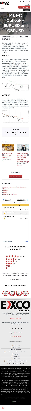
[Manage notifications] (3, 408)
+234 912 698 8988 (16, 336)
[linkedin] (23, 1)
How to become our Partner (10, 194)
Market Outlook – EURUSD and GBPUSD (7, 156)
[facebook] (17, 1)
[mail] (26, 1)
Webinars (5, 188)
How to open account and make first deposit (14, 187)
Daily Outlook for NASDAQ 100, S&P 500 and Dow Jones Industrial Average (23, 158)
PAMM (5, 192)
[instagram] (20, 1)
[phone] (30, 1)
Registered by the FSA (15, 318)
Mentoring (6, 190)
